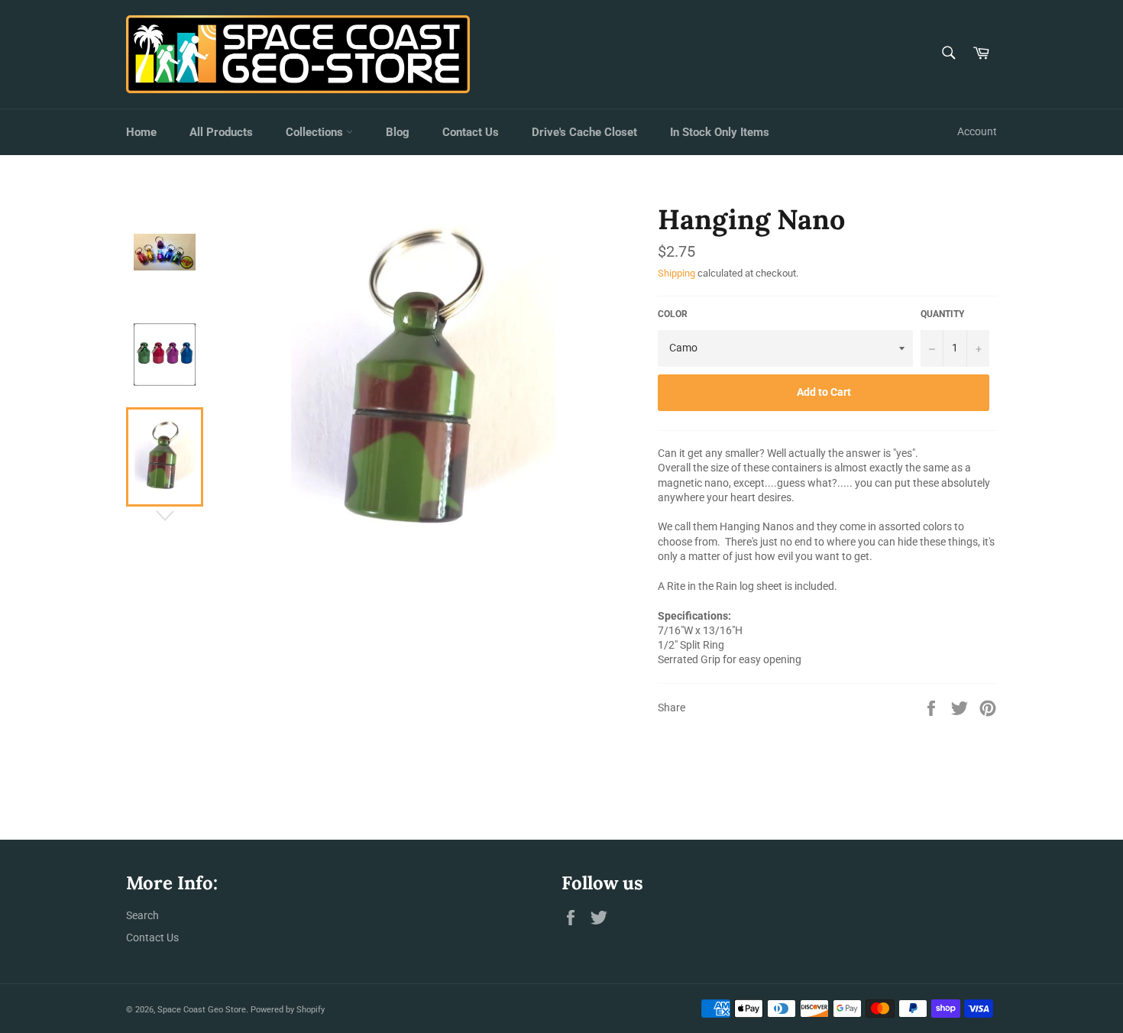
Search (142, 915)
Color (673, 314)
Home (141, 132)
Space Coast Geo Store (201, 1010)
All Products (221, 132)
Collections (316, 132)
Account (977, 131)
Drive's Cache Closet (584, 132)
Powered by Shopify (288, 1010)
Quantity (942, 314)
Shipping (676, 273)
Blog (397, 132)
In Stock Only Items (719, 132)
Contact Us (470, 132)
